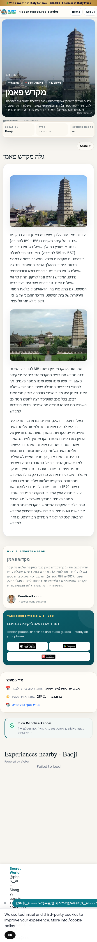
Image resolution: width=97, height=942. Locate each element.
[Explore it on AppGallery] (48, 656)
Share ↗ (85, 146)
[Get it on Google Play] (69, 646)
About (90, 12)
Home (76, 12)
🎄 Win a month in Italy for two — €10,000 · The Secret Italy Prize (48, 3)
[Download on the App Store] (27, 646)
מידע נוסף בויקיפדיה (26, 704)
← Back (10, 75)
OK (10, 935)
